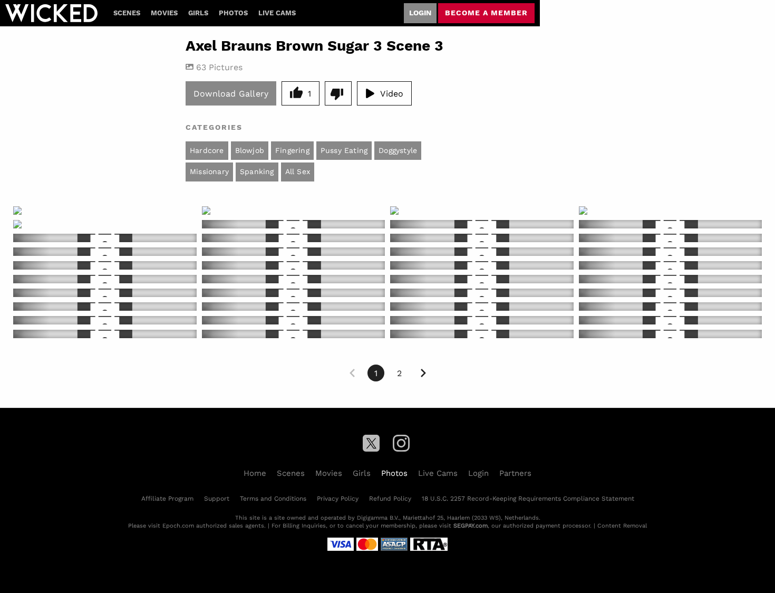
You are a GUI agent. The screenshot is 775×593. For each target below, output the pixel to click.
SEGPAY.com (470, 525)
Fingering (292, 150)
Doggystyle (398, 150)
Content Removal (622, 525)
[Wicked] (51, 13)
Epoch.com (178, 525)
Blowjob (249, 150)
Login (420, 12)
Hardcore (207, 150)
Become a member (486, 12)
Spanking (257, 171)
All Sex (297, 171)
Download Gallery (230, 93)
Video (391, 93)
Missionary (209, 171)
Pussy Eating (344, 150)
